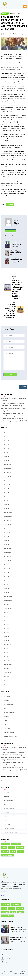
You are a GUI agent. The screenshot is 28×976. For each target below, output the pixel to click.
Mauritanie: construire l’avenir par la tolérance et (18, 928)
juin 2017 (6, 684)
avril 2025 (6, 496)
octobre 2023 (7, 556)
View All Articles (10, 231)
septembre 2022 (8, 608)
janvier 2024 (7, 544)
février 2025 (7, 504)
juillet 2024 (7, 532)
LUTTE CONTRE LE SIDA (10, 712)
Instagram (7, 958)
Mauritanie (20, 847)
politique (5, 851)
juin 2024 (6, 536)
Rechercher (23, 386)
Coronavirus (16, 844)
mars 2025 (6, 500)
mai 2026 (6, 444)
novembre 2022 (8, 600)
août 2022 (6, 612)
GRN (5, 708)
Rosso (20, 851)
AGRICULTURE (7, 696)
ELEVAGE (6, 700)
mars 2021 (6, 656)
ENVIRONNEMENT (9, 704)
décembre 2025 (8, 464)
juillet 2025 (7, 484)
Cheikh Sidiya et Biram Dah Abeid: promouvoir (18, 938)
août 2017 (6, 676)
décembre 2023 (8, 548)
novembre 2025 (8, 468)
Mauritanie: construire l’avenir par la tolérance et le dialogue (17, 243)
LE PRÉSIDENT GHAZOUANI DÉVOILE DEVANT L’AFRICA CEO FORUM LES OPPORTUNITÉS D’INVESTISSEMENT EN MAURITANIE (10, 311)
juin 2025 (6, 488)
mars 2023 (6, 584)
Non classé (6, 716)
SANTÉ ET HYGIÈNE (9, 732)
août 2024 (6, 528)
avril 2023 (6, 580)
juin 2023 (6, 572)
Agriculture (10, 204)
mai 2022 (6, 624)
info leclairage (13, 931)
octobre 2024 (7, 520)
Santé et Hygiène (7, 855)
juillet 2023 (7, 568)
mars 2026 (6, 452)
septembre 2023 (8, 560)
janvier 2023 (7, 592)
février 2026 (7, 456)
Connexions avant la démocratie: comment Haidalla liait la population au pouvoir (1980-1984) (14, 420)
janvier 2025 (7, 508)
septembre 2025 (8, 476)
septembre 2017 (8, 672)
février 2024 (7, 540)
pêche (13, 851)
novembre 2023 (8, 552)
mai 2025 (6, 492)
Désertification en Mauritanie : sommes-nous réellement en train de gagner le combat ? (12, 415)
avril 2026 (6, 448)
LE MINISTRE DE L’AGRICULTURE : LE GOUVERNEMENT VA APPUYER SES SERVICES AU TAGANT (14, 23)
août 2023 (6, 564)
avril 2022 (6, 628)
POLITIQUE (4, 13)
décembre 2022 (8, 596)
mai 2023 (6, 576)
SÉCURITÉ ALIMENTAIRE (10, 736)
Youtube (7, 962)
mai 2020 (6, 660)
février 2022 (7, 636)
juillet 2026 (7, 436)
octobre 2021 (7, 644)
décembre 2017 (8, 664)
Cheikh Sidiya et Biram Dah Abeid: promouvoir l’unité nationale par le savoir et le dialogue (16, 252)
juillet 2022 (7, 616)
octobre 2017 (7, 668)
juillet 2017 (7, 680)
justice (11, 847)
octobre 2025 (7, 472)
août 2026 (6, 432)
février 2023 (7, 588)
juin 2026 (6, 440)
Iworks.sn (23, 973)
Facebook (7, 955)
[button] (25, 6)
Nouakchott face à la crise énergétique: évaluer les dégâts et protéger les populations (17, 260)
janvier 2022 (7, 640)
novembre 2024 (8, 516)
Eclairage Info (8, 34)
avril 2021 (6, 652)
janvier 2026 (7, 460)
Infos (4, 847)
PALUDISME (7, 720)
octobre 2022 (7, 604)
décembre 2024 (8, 512)
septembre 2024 (8, 524)
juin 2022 (6, 620)
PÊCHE (5, 724)
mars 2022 (6, 632)
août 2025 (6, 480)
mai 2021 (6, 648)
